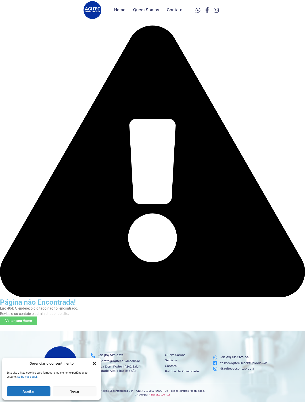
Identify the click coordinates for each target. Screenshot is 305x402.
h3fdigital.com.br (159, 394)
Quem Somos (146, 9)
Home (119, 9)
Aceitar (29, 391)
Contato (174, 9)
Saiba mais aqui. (27, 376)
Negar (74, 391)
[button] (94, 363)
